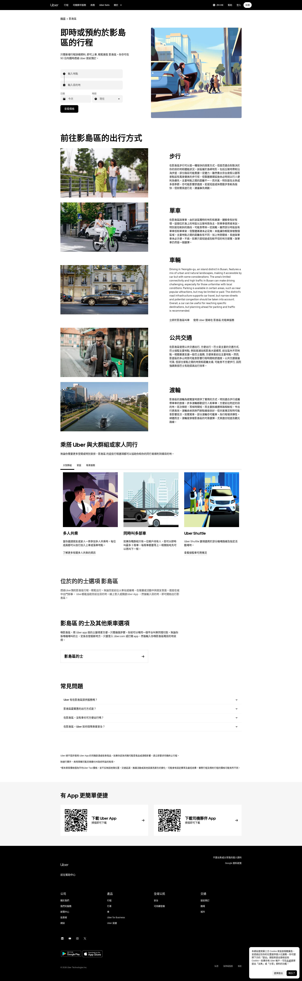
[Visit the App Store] (92, 954)
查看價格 (69, 108)
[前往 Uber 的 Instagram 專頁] (77, 938)
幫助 (230, 5)
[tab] (100, 465)
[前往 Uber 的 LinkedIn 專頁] (62, 938)
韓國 (62, 18)
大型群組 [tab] (67, 465)
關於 (116, 5)
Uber (54, 5)
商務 (92, 5)
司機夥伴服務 (79, 5)
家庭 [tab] (79, 465)
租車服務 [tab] (90, 465)
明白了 (291, 973)
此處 (289, 960)
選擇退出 (278, 973)
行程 (66, 5)
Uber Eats (104, 5)
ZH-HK (220, 5)
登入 (239, 5)
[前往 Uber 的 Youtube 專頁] (70, 938)
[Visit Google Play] (71, 954)
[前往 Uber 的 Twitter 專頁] (85, 938)
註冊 (247, 5)
